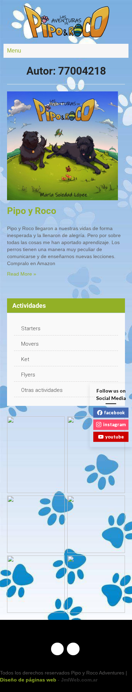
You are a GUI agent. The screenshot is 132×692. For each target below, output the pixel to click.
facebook (114, 412)
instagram (114, 424)
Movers (30, 344)
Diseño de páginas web (28, 680)
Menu (14, 51)
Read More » (21, 274)
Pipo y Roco (31, 211)
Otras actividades (42, 390)
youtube (114, 436)
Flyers (28, 375)
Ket (25, 359)
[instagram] (73, 649)
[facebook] (57, 649)
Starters (30, 328)
